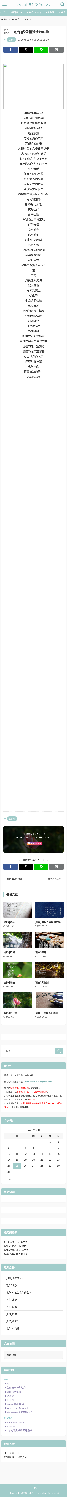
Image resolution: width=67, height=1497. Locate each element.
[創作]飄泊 (11, 1314)
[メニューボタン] (4, 4)
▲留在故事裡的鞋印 (15, 1387)
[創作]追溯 (11, 1299)
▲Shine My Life (12, 1391)
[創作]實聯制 (12, 1321)
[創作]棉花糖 (12, 1328)
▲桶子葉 (9, 1399)
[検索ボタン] (62, 4)
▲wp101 (9, 1383)
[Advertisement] (33, 408)
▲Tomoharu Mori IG (14, 1422)
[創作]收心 (11, 1285)
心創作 (11, 39)
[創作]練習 (11, 1307)
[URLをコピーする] (56, 50)
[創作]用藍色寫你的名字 (18, 1292)
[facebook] (31, 1488)
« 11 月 (8, 1178)
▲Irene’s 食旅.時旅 (14, 1403)
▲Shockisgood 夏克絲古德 (18, 1411)
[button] (10, 50)
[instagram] (35, 1488)
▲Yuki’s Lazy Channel (16, 1407)
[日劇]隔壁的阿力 (15, 1278)
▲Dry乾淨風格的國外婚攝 (18, 1430)
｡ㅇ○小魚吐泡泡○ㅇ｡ (33, 4)
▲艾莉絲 (9, 1395)
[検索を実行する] (59, 1051)
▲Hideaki (9, 1426)
